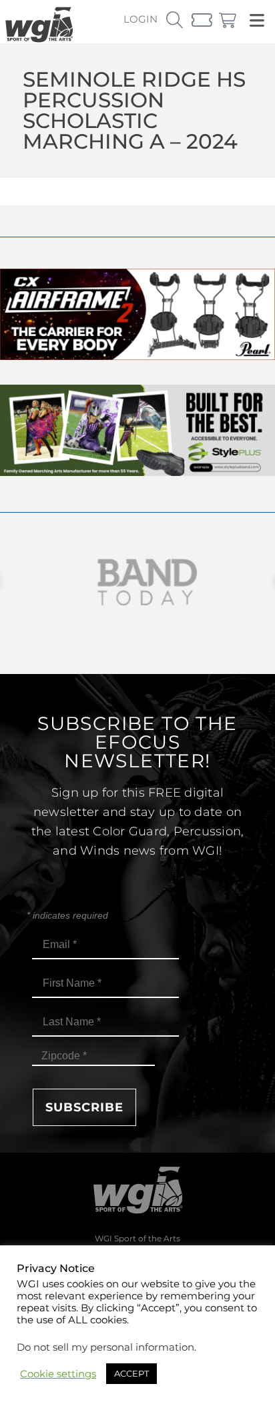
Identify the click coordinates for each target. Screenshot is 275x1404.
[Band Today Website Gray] (137, 582)
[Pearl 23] (137, 356)
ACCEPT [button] (131, 1373)
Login (140, 19)
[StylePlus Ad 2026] (137, 472)
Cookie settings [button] (58, 1374)
